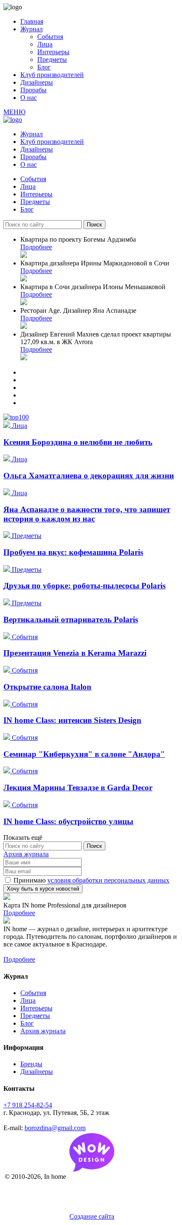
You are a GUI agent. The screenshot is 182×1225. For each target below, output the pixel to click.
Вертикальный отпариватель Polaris (70, 619)
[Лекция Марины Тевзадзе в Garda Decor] (7, 771)
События (50, 36)
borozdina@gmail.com (55, 1127)
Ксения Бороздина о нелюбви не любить (77, 442)
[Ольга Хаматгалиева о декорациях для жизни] (7, 459)
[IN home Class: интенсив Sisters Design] (7, 704)
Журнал (31, 29)
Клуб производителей (52, 74)
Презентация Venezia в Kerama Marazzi (74, 652)
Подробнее (36, 247)
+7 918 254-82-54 (27, 1105)
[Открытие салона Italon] (7, 670)
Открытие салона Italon (47, 686)
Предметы (52, 59)
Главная (31, 21)
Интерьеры (53, 51)
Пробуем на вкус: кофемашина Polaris (73, 552)
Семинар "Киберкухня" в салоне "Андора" (84, 754)
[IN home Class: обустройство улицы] (7, 804)
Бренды (31, 1064)
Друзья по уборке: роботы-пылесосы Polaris (84, 585)
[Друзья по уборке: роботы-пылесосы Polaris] (7, 569)
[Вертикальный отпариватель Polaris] (7, 603)
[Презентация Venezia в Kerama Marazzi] (7, 636)
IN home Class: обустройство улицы (68, 821)
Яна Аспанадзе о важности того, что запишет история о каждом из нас (86, 514)
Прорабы (33, 90)
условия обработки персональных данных (108, 880)
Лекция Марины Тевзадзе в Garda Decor (77, 787)
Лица (44, 44)
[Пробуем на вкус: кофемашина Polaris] (7, 535)
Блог (44, 67)
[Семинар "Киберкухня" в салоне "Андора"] (7, 737)
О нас (28, 97)
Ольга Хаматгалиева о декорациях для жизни (88, 475)
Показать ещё (22, 837)
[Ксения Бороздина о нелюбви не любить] (7, 425)
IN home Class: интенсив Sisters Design (72, 720)
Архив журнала (26, 854)
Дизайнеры (36, 82)
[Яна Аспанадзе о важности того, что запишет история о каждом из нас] (7, 493)
